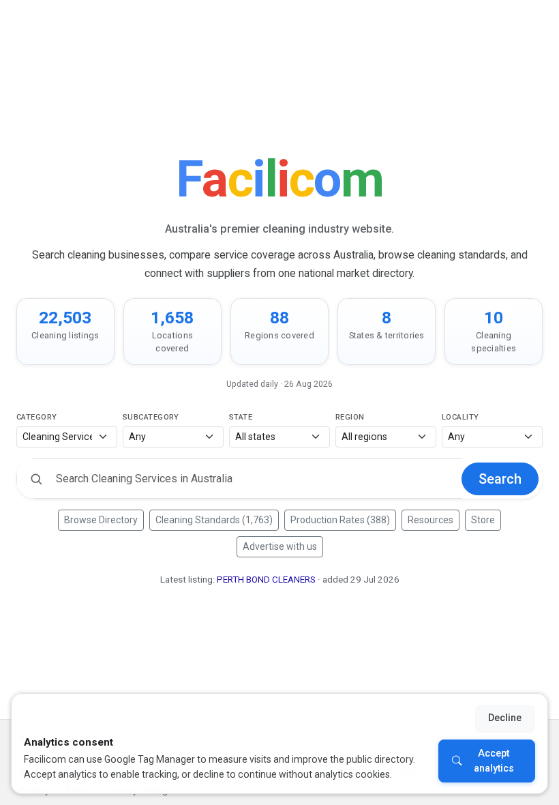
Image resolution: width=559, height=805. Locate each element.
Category (36, 417)
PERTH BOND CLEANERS (266, 579)
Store (483, 519)
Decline (505, 718)
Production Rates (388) (340, 519)
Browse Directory (101, 519)
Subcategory (151, 417)
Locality (460, 417)
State (240, 417)
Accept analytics (494, 761)
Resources (430, 519)
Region (350, 417)
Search (500, 479)
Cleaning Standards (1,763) (214, 519)
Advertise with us (280, 546)
